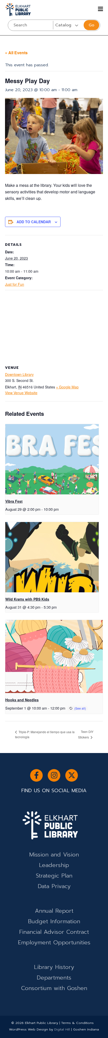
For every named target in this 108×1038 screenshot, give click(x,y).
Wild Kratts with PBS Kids (27, 599)
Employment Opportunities (54, 942)
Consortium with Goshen (54, 988)
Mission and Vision (54, 854)
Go (91, 25)
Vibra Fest (14, 501)
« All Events (16, 52)
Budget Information (54, 921)
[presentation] (52, 459)
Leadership (54, 865)
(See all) (80, 708)
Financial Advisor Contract (54, 932)
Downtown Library (19, 374)
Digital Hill (62, 1029)
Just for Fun (14, 284)
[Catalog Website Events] (68, 25)
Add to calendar (34, 221)
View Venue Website (21, 392)
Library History (54, 967)
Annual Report (54, 911)
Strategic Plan (54, 876)
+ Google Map (67, 386)
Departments (54, 977)
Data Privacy (54, 886)
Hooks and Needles (22, 699)
